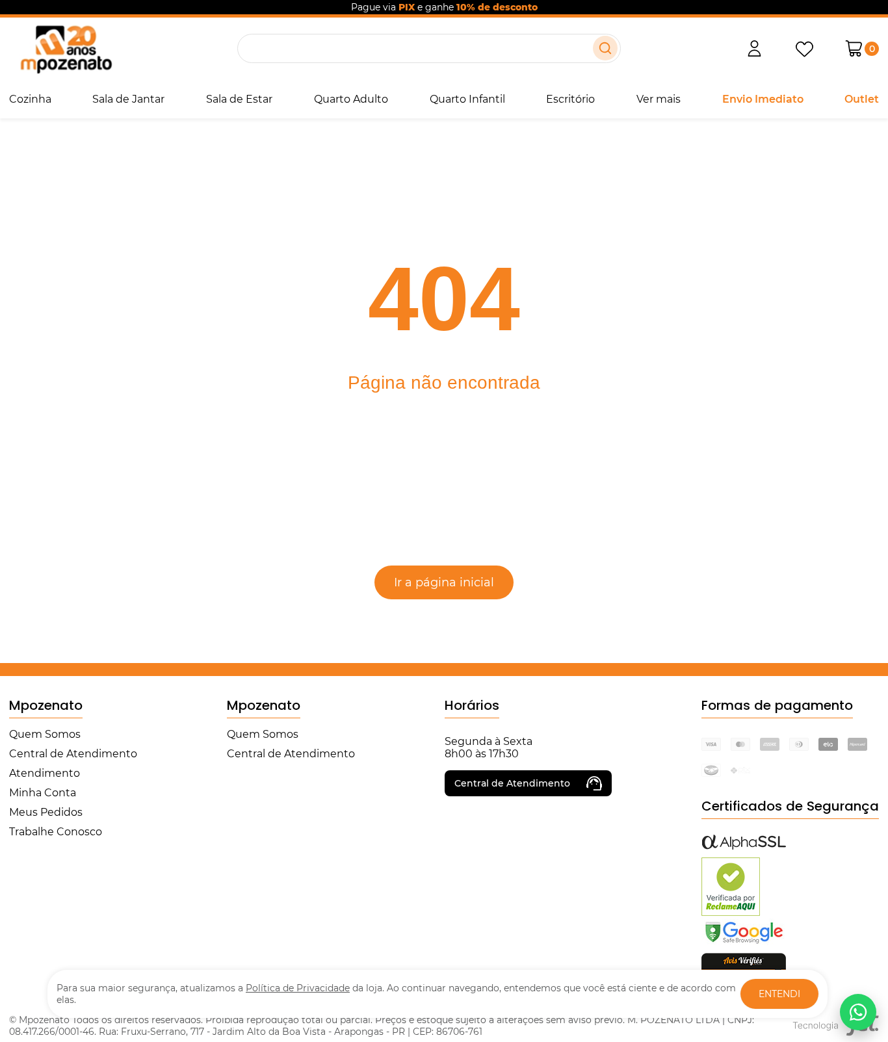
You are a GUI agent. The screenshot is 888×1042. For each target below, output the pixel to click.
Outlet (861, 99)
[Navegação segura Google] (743, 943)
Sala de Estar (239, 99)
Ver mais (658, 99)
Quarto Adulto (351, 99)
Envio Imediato (762, 99)
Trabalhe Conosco (55, 832)
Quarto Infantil (467, 99)
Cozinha (30, 99)
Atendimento (44, 773)
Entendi (779, 994)
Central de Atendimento (73, 754)
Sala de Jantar (128, 99)
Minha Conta (42, 793)
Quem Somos (45, 734)
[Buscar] (605, 48)
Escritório (570, 99)
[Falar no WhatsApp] (858, 1012)
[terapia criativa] (66, 48)
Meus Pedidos (46, 812)
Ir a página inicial (444, 582)
